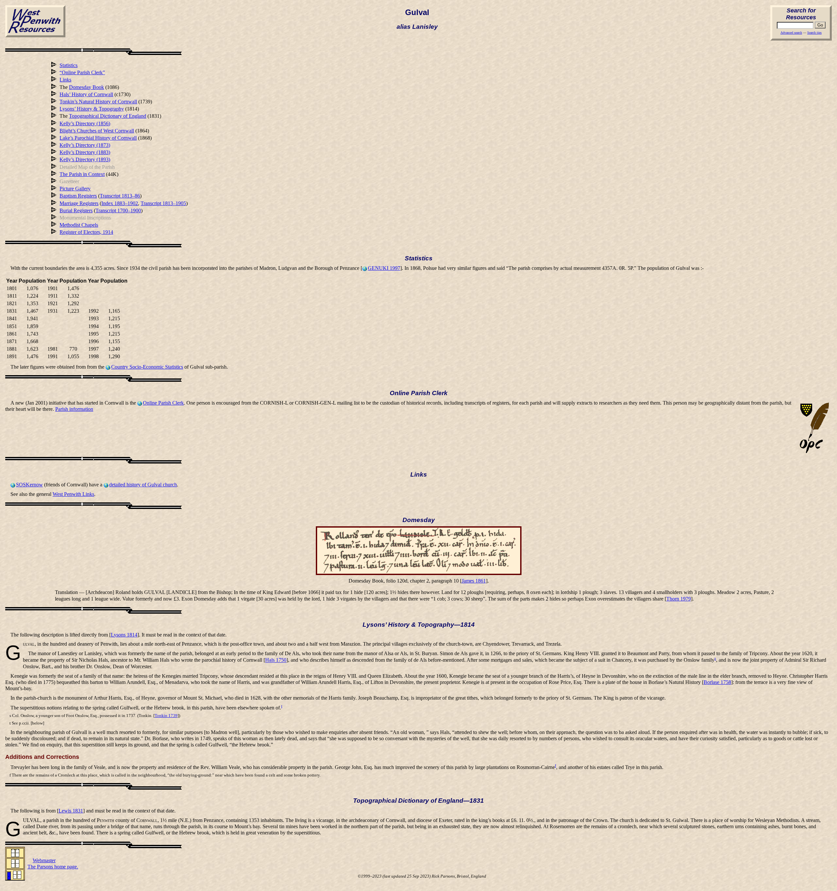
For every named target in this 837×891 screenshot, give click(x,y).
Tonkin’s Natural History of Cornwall (98, 101)
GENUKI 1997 (384, 268)
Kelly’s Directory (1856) (85, 123)
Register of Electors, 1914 (86, 232)
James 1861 (474, 581)
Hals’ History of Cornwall (86, 94)
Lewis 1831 (71, 810)
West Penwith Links (73, 494)
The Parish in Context (82, 174)
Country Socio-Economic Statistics (147, 367)
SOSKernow (29, 484)
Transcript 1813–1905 (163, 203)
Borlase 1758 (717, 682)
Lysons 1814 (124, 635)
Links (65, 79)
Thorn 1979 (678, 599)
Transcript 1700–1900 (118, 210)
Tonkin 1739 (166, 715)
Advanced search (791, 32)
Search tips (814, 32)
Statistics (68, 65)
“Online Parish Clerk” (82, 72)
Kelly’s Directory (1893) (85, 159)
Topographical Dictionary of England (107, 116)
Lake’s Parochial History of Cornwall (98, 138)
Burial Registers (76, 210)
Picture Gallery (75, 188)
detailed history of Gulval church (143, 484)
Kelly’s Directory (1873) (85, 145)
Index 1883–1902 (119, 203)
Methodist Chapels (79, 225)
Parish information (74, 409)
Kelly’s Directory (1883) (85, 152)
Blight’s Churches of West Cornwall (97, 130)
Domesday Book (86, 87)
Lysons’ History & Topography (92, 109)
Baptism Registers (78, 196)
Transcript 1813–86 (120, 196)
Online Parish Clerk (163, 403)
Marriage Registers (79, 203)
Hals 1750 (275, 660)
